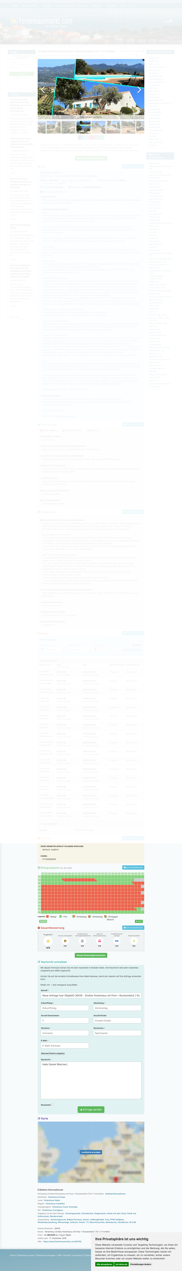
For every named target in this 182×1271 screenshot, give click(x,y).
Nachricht (45, 1059)
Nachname (99, 1028)
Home (12, 1255)
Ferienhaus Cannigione (52, 1210)
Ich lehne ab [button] (121, 1264)
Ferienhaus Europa (56, 1197)
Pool (107, 1219)
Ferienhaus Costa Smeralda (64, 1207)
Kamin (82, 1222)
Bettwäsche (111, 1222)
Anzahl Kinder (100, 1015)
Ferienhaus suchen (25, 1255)
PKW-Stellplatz (117, 1219)
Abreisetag (99, 1003)
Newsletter (46, 1105)
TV (87, 1222)
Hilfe (59, 1255)
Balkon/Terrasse (74, 1219)
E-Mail (44, 1040)
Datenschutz (90, 1255)
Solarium (74, 1222)
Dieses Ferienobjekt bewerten (91, 955)
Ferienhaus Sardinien (55, 1203)
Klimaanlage (63, 1222)
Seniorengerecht (58, 1219)
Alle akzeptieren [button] (104, 1264)
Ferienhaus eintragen (46, 1255)
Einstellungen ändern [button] (140, 1264)
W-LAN (133, 1222)
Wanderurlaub (56, 1216)
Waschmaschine (97, 1222)
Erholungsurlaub (73, 1213)
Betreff (44, 990)
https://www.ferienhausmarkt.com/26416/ (62, 1241)
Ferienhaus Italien (52, 1200)
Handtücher (123, 1222)
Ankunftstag (47, 1003)
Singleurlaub (100, 1213)
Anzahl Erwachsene (50, 1015)
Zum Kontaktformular (134, 867)
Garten (86, 1219)
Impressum (77, 1255)
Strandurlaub (87, 1213)
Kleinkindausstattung (47, 1222)
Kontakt (67, 1255)
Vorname (45, 1028)
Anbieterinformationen (115, 1194)
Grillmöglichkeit (97, 1219)
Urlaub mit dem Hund (116, 1213)
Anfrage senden (92, 1109)
